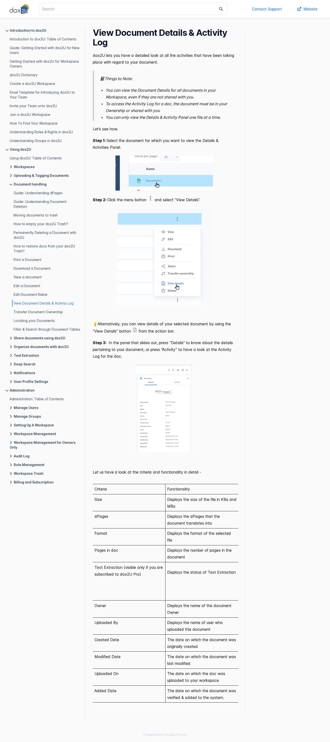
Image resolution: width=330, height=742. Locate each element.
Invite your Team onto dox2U (33, 106)
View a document (28, 277)
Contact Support (267, 9)
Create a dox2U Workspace (32, 84)
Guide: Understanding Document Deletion (40, 204)
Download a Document (32, 268)
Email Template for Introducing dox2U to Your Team (42, 94)
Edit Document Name (30, 294)
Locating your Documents (34, 321)
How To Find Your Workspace (33, 123)
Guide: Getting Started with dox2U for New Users (44, 50)
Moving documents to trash (36, 215)
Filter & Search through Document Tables (47, 329)
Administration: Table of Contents (37, 399)
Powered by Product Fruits (165, 735)
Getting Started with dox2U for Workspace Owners (44, 63)
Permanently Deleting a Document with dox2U (45, 234)
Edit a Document (27, 286)
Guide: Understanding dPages (38, 193)
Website (310, 9)
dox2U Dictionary (24, 75)
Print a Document (27, 260)
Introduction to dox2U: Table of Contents (43, 39)
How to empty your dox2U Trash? (41, 224)
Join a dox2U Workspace (30, 114)
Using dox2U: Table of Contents (36, 158)
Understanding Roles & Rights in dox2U (41, 132)
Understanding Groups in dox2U (36, 141)
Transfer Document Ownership (38, 312)
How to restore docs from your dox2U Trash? (44, 248)
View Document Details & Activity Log (44, 303)
